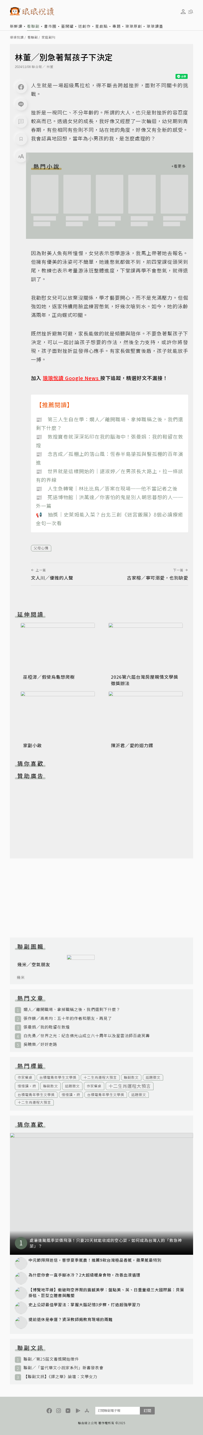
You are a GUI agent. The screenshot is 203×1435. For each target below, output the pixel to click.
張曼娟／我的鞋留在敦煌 (47, 1027)
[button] (21, 121)
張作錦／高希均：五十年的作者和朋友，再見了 (68, 1018)
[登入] (183, 11)
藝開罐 (67, 26)
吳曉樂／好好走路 (40, 1044)
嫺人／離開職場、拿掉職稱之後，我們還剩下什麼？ (72, 1009)
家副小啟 (32, 745)
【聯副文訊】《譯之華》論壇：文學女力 (60, 1376)
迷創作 (84, 26)
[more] (178, 166)
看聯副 (33, 26)
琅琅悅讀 (17, 37)
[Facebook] (21, 87)
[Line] (21, 104)
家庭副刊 (48, 37)
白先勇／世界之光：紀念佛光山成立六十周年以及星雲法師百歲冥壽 (87, 1035)
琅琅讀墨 (155, 26)
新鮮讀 (16, 26)
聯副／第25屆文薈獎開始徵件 (51, 1359)
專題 (116, 26)
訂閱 (147, 1410)
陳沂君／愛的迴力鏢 (132, 745)
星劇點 (101, 26)
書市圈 (50, 26)
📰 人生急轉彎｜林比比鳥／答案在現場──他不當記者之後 (107, 488)
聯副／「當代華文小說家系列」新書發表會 (63, 1367)
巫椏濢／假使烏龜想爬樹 (49, 676)
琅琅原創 (133, 26)
